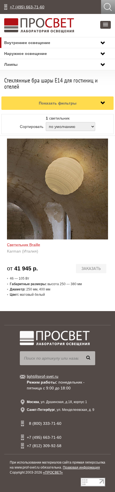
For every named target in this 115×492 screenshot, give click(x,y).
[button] (105, 25)
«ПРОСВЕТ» (53, 472)
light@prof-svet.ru (42, 376)
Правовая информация (81, 467)
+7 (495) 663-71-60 (27, 7)
